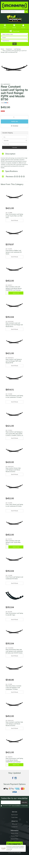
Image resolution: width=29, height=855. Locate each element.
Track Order (14, 817)
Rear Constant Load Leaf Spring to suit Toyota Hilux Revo (13, 542)
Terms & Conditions (16, 805)
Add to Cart (16, 293)
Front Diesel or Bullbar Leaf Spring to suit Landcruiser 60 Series (14, 252)
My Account (14, 814)
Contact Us (14, 826)
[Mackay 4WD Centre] (14, 5)
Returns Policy (14, 838)
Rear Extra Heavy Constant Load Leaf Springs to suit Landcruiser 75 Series (13, 687)
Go (14, 44)
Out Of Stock (14, 220)
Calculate (14, 147)
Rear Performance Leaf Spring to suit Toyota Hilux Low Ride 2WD (14, 215)
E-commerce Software (12, 852)
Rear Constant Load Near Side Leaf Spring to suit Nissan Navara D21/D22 (14, 723)
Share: (3, 102)
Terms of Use (14, 833)
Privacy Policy (25, 805)
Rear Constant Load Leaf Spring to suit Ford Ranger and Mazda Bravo (14, 324)
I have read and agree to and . (15, 805)
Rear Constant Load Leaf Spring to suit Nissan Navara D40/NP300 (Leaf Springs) (14, 288)
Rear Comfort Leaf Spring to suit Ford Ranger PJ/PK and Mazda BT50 (14, 361)
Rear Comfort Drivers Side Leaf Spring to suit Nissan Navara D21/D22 (13, 469)
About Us (14, 824)
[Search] (26, 11)
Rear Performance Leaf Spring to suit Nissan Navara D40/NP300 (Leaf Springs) (14, 760)
